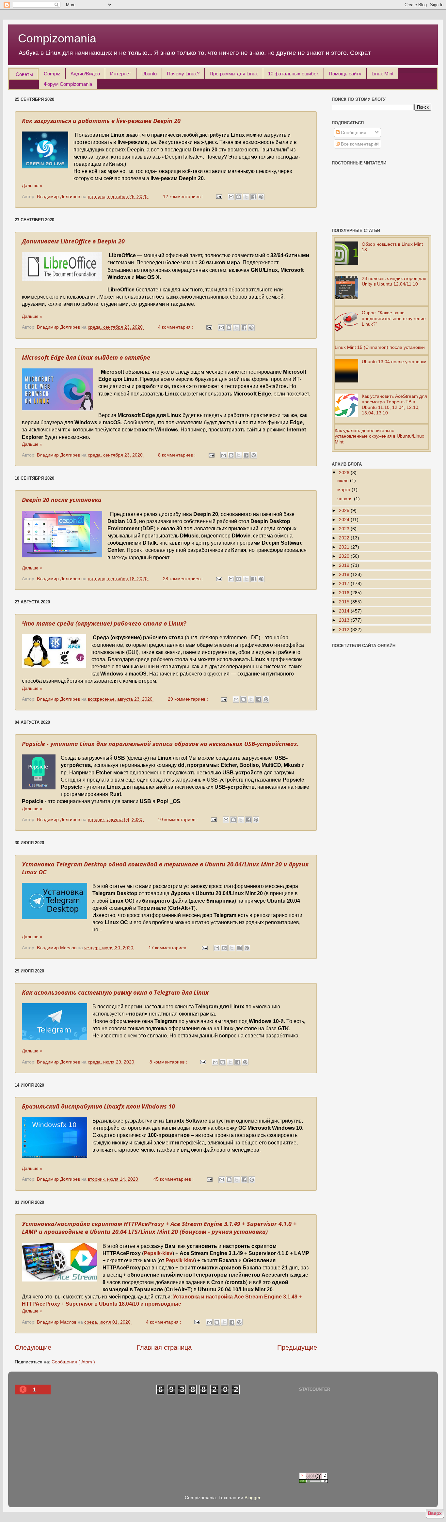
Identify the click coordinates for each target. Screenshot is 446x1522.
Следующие (33, 1347)
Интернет (120, 73)
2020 (345, 556)
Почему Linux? (183, 73)
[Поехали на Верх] (434, 1514)
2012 (345, 629)
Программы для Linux (234, 73)
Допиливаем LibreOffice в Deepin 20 (73, 241)
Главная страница (164, 1347)
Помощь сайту (345, 73)
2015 (345, 601)
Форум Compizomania (68, 84)
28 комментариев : (183, 578)
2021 (345, 547)
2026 (345, 472)
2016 (345, 592)
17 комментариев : (169, 947)
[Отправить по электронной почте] (231, 197)
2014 (345, 610)
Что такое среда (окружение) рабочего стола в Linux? (104, 623)
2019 (345, 565)
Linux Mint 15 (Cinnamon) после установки (380, 347)
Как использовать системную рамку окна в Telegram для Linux (115, 992)
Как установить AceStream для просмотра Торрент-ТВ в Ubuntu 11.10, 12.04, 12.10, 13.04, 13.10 (394, 405)
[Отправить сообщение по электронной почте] (218, 196)
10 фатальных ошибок (293, 73)
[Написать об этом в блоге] (238, 197)
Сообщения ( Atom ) (73, 1361)
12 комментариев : (183, 196)
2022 (345, 537)
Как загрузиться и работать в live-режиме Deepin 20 (101, 121)
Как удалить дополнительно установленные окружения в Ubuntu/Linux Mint (379, 436)
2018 (345, 574)
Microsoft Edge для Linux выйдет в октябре (86, 357)
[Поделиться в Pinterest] (261, 197)
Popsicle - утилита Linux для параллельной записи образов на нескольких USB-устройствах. (160, 744)
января (345, 498)
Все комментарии (359, 144)
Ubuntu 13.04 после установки (394, 361)
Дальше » (32, 185)
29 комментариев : (188, 699)
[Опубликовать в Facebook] (253, 197)
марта (344, 489)
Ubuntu (149, 73)
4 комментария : (176, 327)
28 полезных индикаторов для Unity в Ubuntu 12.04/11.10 (394, 281)
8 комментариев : (177, 455)
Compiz (52, 73)
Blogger (252, 1497)
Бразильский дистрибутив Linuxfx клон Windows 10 (98, 1106)
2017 (345, 583)
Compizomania (57, 38)
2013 (345, 620)
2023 (345, 528)
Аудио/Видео (85, 73)
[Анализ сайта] (313, 1481)
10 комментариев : (178, 819)
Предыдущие (297, 1347)
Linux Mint (382, 73)
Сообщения (353, 132)
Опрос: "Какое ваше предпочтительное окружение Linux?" (394, 318)
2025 (345, 510)
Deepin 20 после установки (62, 500)
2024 (345, 519)
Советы (24, 74)
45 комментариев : (174, 1179)
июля (343, 480)
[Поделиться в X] (246, 197)
